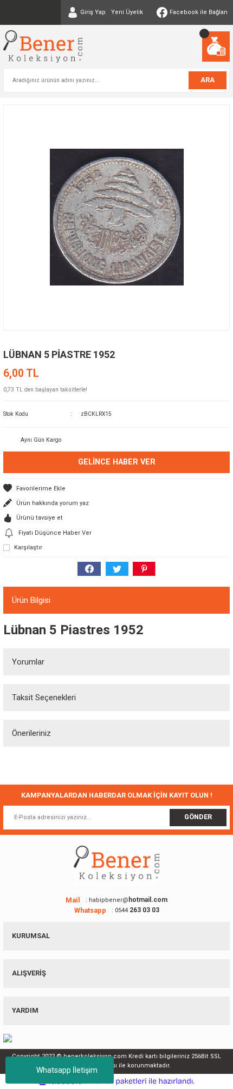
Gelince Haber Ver (117, 462)
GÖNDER (198, 817)
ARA (207, 80)
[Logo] (42, 46)
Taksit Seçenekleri (44, 697)
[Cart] (216, 46)
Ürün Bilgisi (31, 600)
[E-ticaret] (115, 1081)
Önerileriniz (31, 733)
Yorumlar (28, 662)
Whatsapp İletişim (67, 1070)
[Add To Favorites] (116, 488)
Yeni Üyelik (127, 12)
